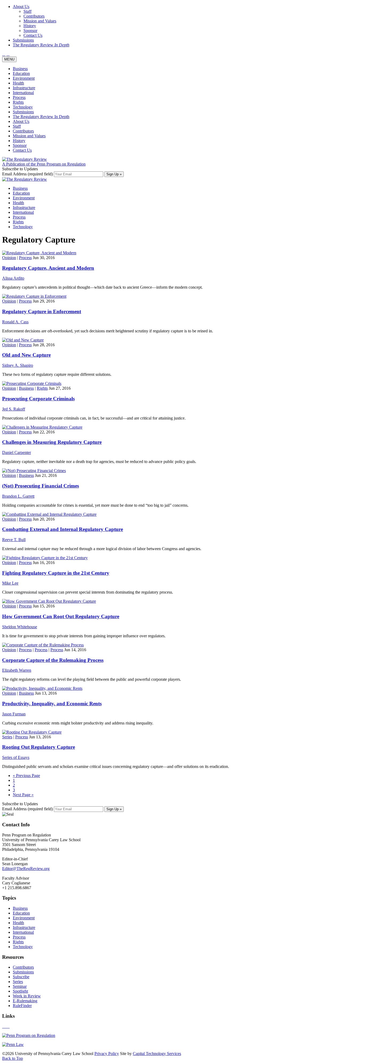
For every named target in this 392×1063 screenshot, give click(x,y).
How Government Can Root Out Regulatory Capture (60, 616)
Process (19, 97)
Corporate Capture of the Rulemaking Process (52, 660)
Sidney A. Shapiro (17, 365)
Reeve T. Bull (14, 539)
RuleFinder (22, 1005)
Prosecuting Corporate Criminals (38, 398)
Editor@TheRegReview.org (26, 868)
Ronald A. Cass (15, 322)
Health (18, 83)
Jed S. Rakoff (13, 409)
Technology (23, 107)
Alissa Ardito (13, 278)
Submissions (23, 112)
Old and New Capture (26, 355)
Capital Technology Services (157, 1053)
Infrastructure (24, 88)
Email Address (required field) (28, 174)
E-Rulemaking (25, 1000)
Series (7, 737)
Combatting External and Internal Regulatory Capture (62, 529)
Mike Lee (10, 583)
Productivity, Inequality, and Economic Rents (52, 703)
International (23, 92)
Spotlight (20, 991)
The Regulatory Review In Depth (41, 116)
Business (20, 68)
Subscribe (21, 977)
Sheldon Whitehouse (19, 627)
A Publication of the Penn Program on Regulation (44, 164)
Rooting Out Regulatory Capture (38, 747)
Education (21, 73)
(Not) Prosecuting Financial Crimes (40, 486)
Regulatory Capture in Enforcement (41, 311)
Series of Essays (15, 757)
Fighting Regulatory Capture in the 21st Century (55, 573)
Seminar (20, 986)
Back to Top (12, 1058)
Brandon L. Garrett (18, 496)
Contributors (23, 131)
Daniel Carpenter (16, 452)
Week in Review (27, 996)
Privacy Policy (106, 1053)
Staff (17, 126)
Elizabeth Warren (16, 670)
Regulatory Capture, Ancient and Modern (48, 268)
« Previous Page (26, 775)
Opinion (9, 257)
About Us (21, 121)
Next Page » (23, 794)
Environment (24, 78)
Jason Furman (14, 714)
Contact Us (22, 150)
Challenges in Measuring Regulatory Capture (52, 442)
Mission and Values (29, 136)
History (19, 140)
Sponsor (20, 145)
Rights (18, 102)
